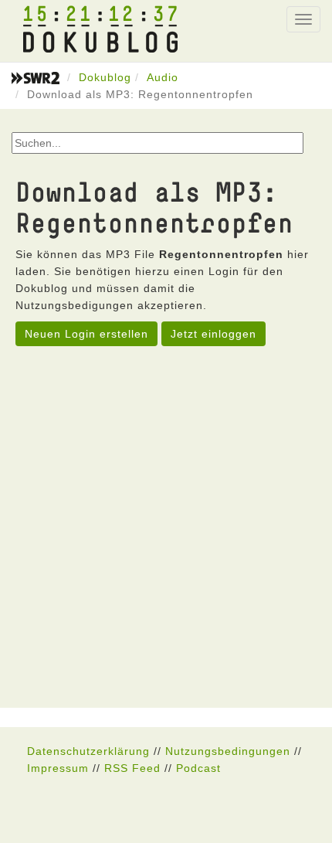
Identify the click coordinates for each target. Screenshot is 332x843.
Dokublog (105, 77)
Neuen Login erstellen (86, 334)
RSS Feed (132, 768)
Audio (162, 77)
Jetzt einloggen (213, 334)
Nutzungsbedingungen (227, 751)
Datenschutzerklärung (88, 751)
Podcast (198, 768)
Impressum (58, 768)
